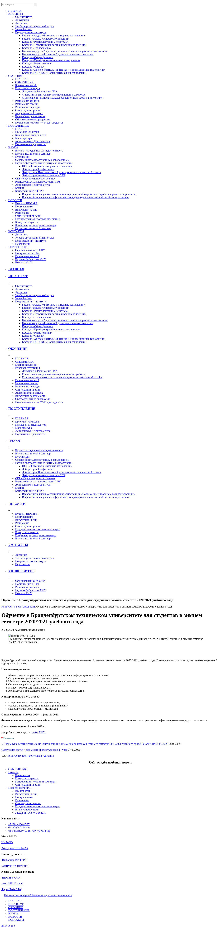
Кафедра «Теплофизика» (36, 47)
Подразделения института (30, 32)
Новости (30, 606)
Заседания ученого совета (30, 812)
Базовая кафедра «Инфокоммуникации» (45, 38)
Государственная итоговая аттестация (37, 218)
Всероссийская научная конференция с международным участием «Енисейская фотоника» (75, 197)
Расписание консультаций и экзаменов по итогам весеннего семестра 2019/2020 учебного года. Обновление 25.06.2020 (97, 743)
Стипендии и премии (28, 110)
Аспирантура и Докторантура (32, 141)
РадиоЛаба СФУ (11, 889)
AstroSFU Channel (12, 883)
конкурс (12, 755)
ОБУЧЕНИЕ (17, 348)
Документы (22, 19)
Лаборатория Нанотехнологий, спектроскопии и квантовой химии (61, 172)
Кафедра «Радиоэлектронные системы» (45, 41)
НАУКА (14, 441)
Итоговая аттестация (27, 88)
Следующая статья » (13, 749)
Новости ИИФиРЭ (26, 203)
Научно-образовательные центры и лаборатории (43, 163)
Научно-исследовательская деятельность (39, 150)
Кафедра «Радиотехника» (37, 63)
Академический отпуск (29, 113)
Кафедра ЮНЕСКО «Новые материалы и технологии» (54, 72)
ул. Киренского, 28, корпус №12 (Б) (29, 830)
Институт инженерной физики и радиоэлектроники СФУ (38, 895)
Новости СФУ (23, 262)
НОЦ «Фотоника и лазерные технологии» (47, 166)
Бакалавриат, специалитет (30, 135)
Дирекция (21, 23)
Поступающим (24, 206)
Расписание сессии (26, 103)
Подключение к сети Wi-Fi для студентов (39, 122)
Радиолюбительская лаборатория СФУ (38, 181)
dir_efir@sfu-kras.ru (19, 827)
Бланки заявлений (26, 85)
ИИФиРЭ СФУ (10, 877)
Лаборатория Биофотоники (38, 169)
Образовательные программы (32, 119)
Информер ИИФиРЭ (14, 859)
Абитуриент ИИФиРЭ (14, 848)
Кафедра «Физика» (33, 66)
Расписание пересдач (27, 107)
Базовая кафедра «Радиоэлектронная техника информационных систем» (65, 51)
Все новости (22, 775)
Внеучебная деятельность (30, 116)
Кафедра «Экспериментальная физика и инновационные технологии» (63, 69)
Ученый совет (23, 29)
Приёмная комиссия (27, 131)
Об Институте (23, 16)
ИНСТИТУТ (18, 276)
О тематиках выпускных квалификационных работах (53, 94)
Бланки (19, 187)
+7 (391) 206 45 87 (19, 824)
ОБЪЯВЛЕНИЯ (24, 82)
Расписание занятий (27, 100)
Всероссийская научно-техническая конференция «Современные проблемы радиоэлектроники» (79, 194)
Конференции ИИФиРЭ (29, 190)
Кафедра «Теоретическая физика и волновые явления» (54, 44)
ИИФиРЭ (7, 842)
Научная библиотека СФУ (30, 259)
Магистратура (23, 138)
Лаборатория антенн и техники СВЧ (43, 175)
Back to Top (8, 925)
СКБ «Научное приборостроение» (35, 178)
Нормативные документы (30, 144)
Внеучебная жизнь (26, 209)
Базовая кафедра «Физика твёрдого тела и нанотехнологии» (57, 54)
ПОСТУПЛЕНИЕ (21, 408)
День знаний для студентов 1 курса (46, 749)
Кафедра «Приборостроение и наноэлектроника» (51, 60)
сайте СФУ (39, 732)
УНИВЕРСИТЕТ (21, 571)
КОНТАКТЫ (18, 545)
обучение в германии (41, 755)
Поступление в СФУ (27, 253)
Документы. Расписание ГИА (39, 91)
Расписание (22, 212)
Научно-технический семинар (33, 153)
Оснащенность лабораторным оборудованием (42, 159)
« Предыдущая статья (14, 743)
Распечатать (8, 738)
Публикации (22, 156)
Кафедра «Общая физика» (37, 57)
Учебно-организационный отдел (34, 26)
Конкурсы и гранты (27, 222)
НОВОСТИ (17, 504)
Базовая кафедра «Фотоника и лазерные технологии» (53, 35)
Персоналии (22, 243)
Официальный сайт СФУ (30, 250)
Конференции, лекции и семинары (35, 225)
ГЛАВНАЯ (21, 79)
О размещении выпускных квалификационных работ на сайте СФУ (62, 97)
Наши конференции (27, 809)
